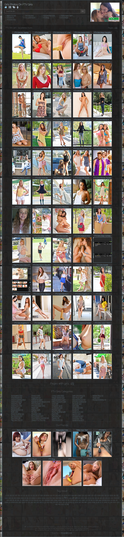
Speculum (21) (77, 412)
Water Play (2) (98, 396)
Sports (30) (76, 414)
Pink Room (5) (57, 420)
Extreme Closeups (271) (40, 402)
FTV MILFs (10, 18)
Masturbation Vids (49, 16)
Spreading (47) (77, 416)
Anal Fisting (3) (16, 402)
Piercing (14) (56, 416)
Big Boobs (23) (16, 416)
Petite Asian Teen (67, 16)
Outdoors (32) (57, 408)
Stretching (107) (78, 420)
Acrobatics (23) (16, 396)
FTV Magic (64, 18)
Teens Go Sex (11, 16)
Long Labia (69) (58, 396)
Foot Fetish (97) (37, 416)
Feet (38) (34, 408)
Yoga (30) (96, 398)
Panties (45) (56, 410)
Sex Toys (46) (77, 398)
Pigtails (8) (55, 418)
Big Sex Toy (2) (17, 420)
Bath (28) (14, 412)
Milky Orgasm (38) (59, 402)
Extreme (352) (36, 400)
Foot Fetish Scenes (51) (40, 418)
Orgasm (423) (57, 406)
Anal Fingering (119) (18, 400)
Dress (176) (35, 396)
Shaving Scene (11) (79, 402)
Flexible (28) (36, 414)
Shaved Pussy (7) (78, 400)
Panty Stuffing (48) (59, 412)
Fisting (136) (35, 410)
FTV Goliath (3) (37, 404)
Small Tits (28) (77, 408)
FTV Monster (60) (38, 406)
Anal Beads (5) (16, 398)
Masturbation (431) (59, 400)
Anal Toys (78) (16, 406)
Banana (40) (15, 408)
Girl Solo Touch (30, 18)
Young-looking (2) (99, 400)
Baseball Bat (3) (17, 410)
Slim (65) (75, 406)
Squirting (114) (77, 418)
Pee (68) (55, 414)
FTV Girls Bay (11, 20)
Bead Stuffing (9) (17, 414)
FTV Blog (46, 18)
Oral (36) (55, 404)
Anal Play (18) (16, 404)
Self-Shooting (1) (78, 396)
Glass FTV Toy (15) (38, 420)
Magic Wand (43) (58, 398)
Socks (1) (75, 410)
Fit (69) (34, 412)
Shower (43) (77, 404)
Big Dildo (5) (15, 418)
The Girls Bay (29, 16)
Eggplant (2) (36, 398)
